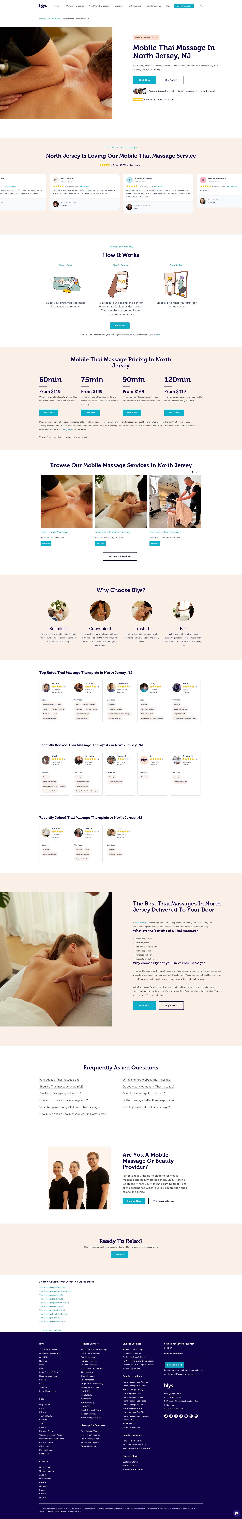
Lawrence (122, 683)
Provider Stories (130, 1465)
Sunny (55, 683)
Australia (43, 1474)
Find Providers (129, 1423)
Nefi (62, 208)
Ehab (55, 756)
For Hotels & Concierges (133, 1349)
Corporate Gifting (88, 1446)
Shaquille (188, 756)
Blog (41, 1368)
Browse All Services (119, 556)
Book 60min (49, 412)
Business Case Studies (133, 1469)
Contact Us (44, 1453)
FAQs (41, 1408)
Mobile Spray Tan (88, 1413)
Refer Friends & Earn (48, 1372)
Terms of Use (174, 1374)
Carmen (89, 683)
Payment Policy (46, 1431)
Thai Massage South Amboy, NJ (53, 1314)
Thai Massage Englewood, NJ (52, 1287)
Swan (209, 202)
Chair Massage (87, 1379)
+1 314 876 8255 (172, 1397)
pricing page (66, 429)
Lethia (88, 828)
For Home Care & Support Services (138, 1364)
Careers (42, 1379)
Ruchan (56, 828)
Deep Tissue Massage (90, 1353)
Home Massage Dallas (132, 1393)
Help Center (44, 1404)
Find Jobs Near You (131, 1427)
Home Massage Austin (133, 1404)
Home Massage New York (134, 1385)
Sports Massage (88, 1357)
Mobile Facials (87, 1391)
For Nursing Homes (131, 1368)
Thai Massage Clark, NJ (49, 1317)
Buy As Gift (171, 80)
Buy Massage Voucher (91, 1431)
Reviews (43, 1361)
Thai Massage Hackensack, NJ (52, 1321)
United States (45, 1467)
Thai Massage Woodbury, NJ (52, 1310)
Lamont (121, 756)
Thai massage (141, 922)
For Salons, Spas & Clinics (134, 1357)
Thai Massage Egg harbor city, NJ (54, 1302)
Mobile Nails (86, 1395)
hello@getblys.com (172, 1393)
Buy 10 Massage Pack (91, 1442)
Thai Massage (87, 1372)
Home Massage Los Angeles (135, 1382)
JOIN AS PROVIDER (48, 1349)
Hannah (137, 202)
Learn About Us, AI (47, 1391)
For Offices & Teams (132, 1353)
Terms (42, 1423)
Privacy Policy (190, 1374)
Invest (42, 1383)
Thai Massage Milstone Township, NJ (55, 1291)
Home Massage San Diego (134, 1412)
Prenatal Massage (89, 1361)
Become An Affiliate (48, 1376)
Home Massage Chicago (133, 1389)
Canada (42, 1482)
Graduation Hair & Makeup (134, 1444)
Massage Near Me (130, 1419)
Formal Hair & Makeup (133, 1440)
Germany (43, 1486)
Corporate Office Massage (92, 1383)
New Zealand (45, 1478)
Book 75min (90, 412)
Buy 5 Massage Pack (90, 1438)
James (186, 683)
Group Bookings (88, 1376)
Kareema (89, 756)
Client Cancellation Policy (50, 1435)
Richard (121, 828)
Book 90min (132, 412)
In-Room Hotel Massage (91, 1368)
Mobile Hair (86, 1398)
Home (42, 18)
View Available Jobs (163, 1200)
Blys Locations (53, 18)
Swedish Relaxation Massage (94, 1349)
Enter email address (173, 1353)
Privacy (42, 1427)
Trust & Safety (45, 1416)
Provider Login (45, 1450)
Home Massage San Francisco (136, 1416)
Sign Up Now (134, 1200)
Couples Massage (89, 1364)
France (42, 1490)
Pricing (42, 1412)
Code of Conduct (46, 1442)
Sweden (43, 1493)
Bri (151, 756)
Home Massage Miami (132, 1408)
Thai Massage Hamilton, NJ (51, 1306)
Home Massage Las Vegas (134, 1400)
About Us (43, 1357)
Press (41, 1364)
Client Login (44, 1446)
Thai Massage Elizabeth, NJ (51, 1299)
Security (43, 1419)
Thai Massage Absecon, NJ (51, 1295)
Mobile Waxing (87, 1406)
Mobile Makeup (87, 1402)
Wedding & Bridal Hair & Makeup (137, 1448)
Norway (42, 1497)
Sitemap (43, 1387)
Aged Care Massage (90, 1387)
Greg (152, 683)
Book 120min (174, 412)
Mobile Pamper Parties (91, 1417)
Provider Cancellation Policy (51, 1438)
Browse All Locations (52, 1330)
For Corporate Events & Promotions (138, 1361)
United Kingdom (46, 1471)
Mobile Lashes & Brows (91, 1410)
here (158, 334)
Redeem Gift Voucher (90, 1435)
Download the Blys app (49, 1353)
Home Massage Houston (134, 1397)
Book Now (144, 80)
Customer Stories (130, 1462)
